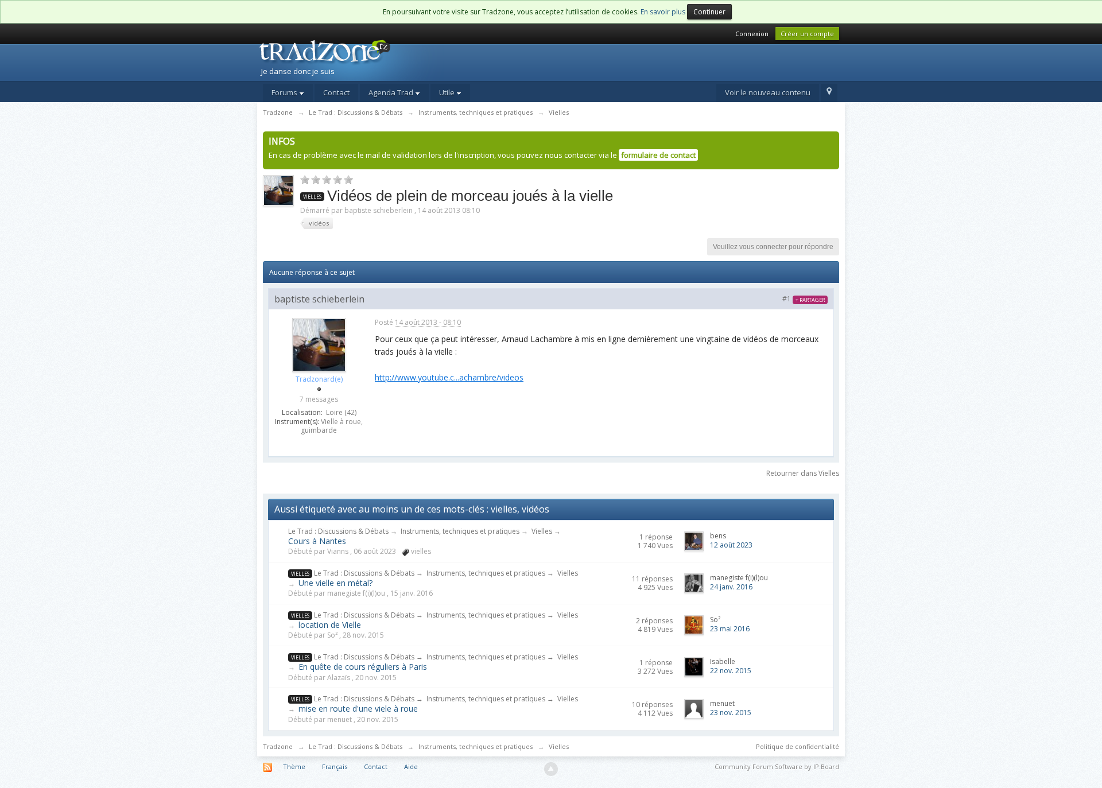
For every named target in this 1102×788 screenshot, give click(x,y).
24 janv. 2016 (731, 587)
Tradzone (278, 746)
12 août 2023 (731, 545)
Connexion (752, 33)
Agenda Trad (391, 92)
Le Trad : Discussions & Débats (338, 531)
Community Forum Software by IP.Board (777, 766)
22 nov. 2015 (730, 671)
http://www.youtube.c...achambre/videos (449, 377)
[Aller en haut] (551, 769)
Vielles (541, 531)
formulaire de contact (658, 155)
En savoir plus (663, 12)
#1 (803, 299)
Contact (336, 92)
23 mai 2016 (730, 629)
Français (334, 766)
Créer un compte (807, 33)
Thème (294, 766)
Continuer (709, 12)
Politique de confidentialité (797, 746)
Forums (285, 92)
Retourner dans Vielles (802, 473)
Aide (411, 766)
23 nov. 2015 (730, 712)
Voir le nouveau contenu (767, 92)
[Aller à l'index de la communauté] (356, 59)
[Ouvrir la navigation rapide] (829, 93)
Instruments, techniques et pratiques (460, 531)
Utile (447, 92)
